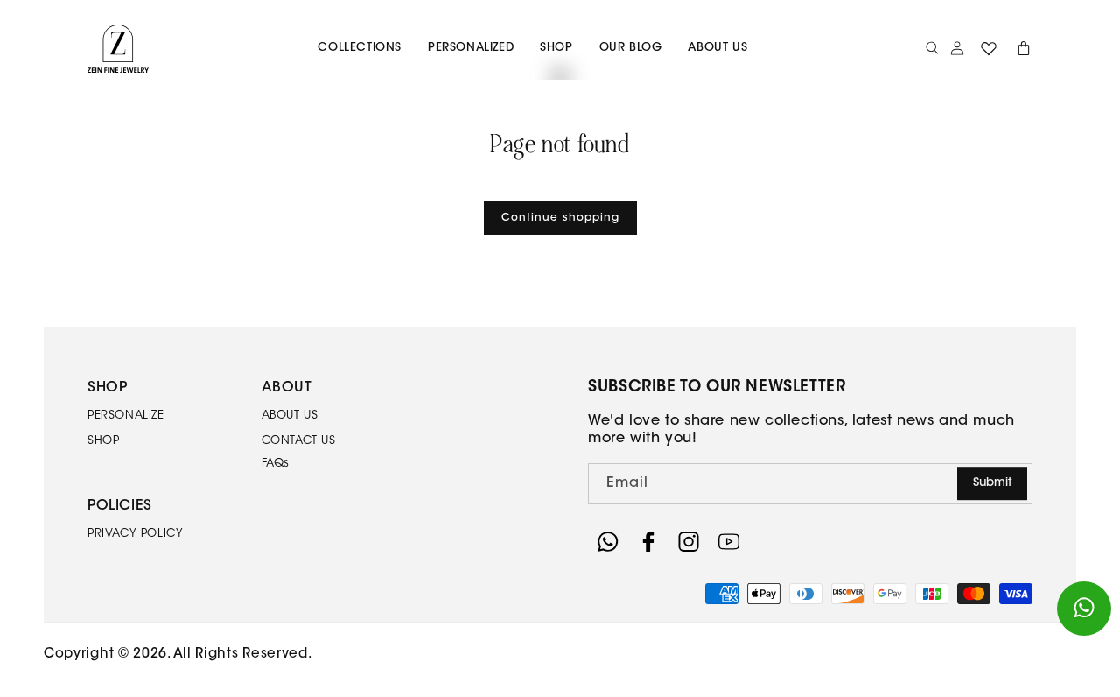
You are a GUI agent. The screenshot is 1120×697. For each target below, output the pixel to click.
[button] (359, 49)
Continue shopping (560, 218)
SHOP (103, 441)
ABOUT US (290, 415)
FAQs (276, 463)
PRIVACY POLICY (135, 533)
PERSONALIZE (126, 415)
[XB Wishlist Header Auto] (989, 48)
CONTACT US (299, 441)
